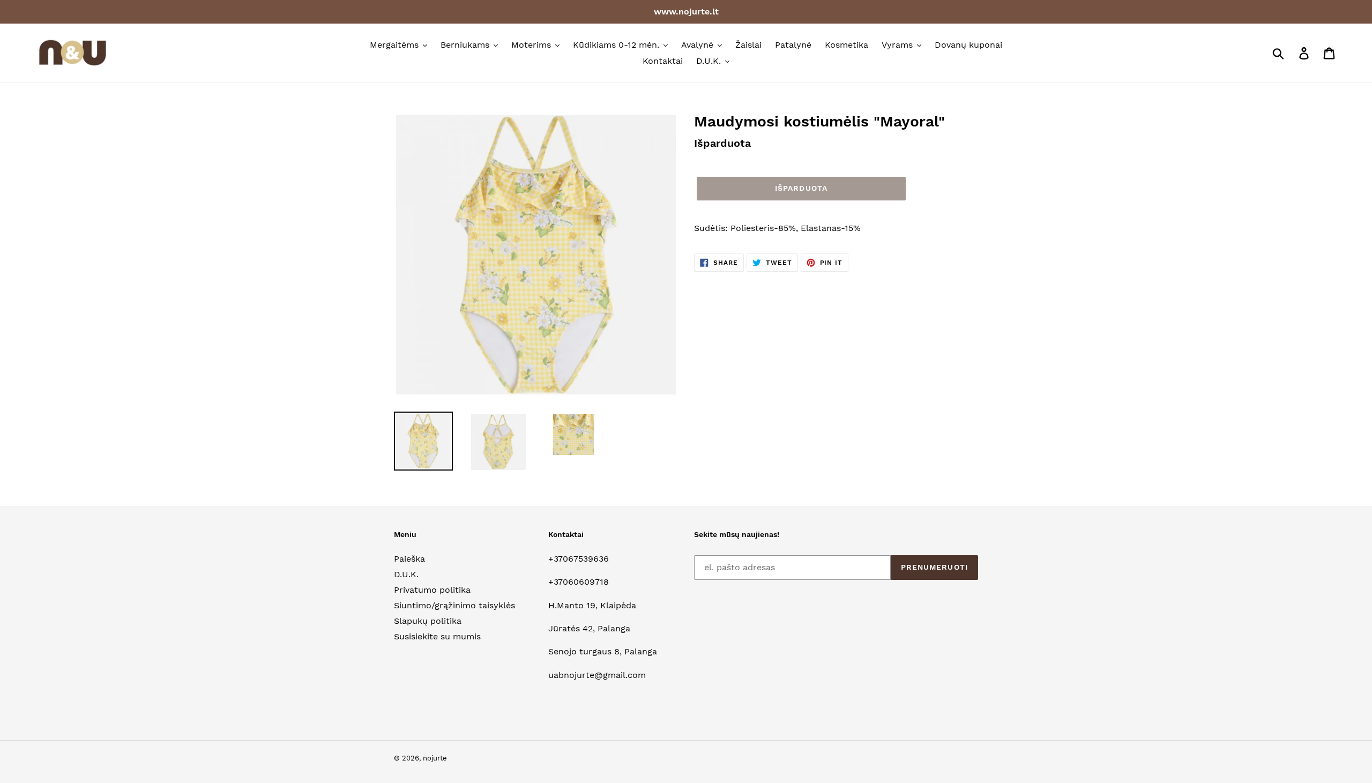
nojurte (435, 758)
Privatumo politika (432, 590)
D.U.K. (406, 574)
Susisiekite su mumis (437, 636)
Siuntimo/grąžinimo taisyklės (454, 605)
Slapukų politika (427, 621)
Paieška (409, 559)
